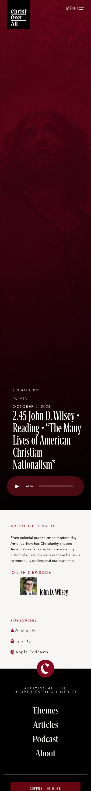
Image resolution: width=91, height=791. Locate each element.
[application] (45, 486)
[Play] (17, 486)
